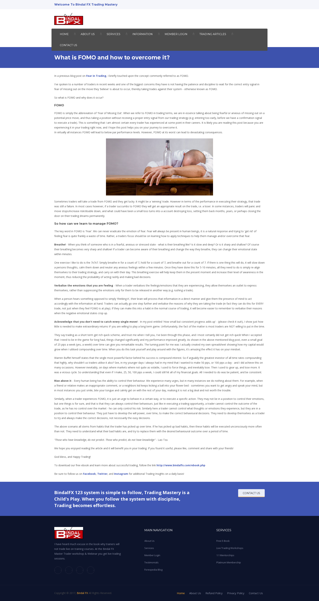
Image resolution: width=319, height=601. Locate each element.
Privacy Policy (235, 593)
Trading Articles (212, 34)
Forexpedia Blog (153, 569)
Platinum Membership (228, 562)
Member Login (176, 34)
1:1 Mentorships (225, 555)
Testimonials (151, 562)
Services (113, 34)
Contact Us (68, 45)
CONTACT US (251, 493)
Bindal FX (82, 593)
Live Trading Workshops (229, 548)
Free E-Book (223, 540)
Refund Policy (214, 593)
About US (88, 34)
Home (64, 34)
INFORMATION (142, 34)
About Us (149, 540)
